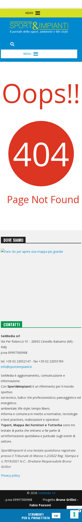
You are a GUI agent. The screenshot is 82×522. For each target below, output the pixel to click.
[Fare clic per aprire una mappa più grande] (41, 280)
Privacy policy (10, 475)
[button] (49, 15)
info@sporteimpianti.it (16, 367)
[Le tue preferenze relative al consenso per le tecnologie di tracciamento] (74, 514)
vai (56, 515)
